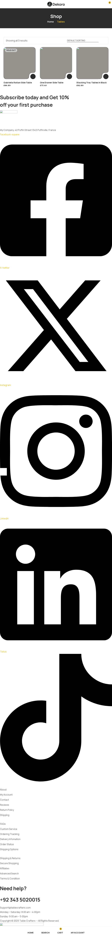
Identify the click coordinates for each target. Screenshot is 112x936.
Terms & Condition (10, 878)
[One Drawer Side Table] (56, 63)
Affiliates (4, 868)
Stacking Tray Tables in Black (91, 82)
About (3, 789)
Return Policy (7, 810)
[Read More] (33, 76)
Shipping (4, 815)
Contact (4, 799)
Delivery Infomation (10, 839)
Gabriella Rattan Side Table (18, 82)
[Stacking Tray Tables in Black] (92, 63)
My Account (6, 794)
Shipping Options (9, 849)
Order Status (7, 844)
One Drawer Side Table (51, 82)
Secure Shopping (9, 863)
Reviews (4, 804)
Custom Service (8, 829)
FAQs (3, 823)
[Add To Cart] (69, 76)
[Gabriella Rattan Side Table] (19, 63)
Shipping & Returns (10, 858)
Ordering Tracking (9, 834)
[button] (107, 4)
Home (50, 21)
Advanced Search (9, 873)
